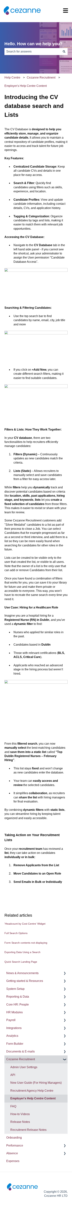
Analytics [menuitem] (12, 1035)
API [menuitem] (12, 1074)
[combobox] (32, 51)
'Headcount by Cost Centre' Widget (24, 923)
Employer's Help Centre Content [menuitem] (33, 1098)
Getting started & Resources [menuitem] (24, 980)
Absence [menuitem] (12, 1153)
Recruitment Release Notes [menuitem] (28, 1129)
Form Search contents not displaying (25, 942)
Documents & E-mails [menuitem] (20, 1051)
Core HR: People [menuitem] (17, 1004)
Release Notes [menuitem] (20, 1121)
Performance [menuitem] (14, 1145)
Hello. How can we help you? (33, 43)
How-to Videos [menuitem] (20, 1114)
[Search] (64, 51)
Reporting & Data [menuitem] (17, 996)
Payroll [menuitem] (11, 1020)
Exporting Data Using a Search (22, 952)
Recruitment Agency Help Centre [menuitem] (31, 1090)
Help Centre (12, 77)
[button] (65, 973)
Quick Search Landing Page (20, 961)
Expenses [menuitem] (12, 1161)
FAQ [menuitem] (13, 1106)
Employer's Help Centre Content (25, 85)
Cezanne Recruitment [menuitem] (20, 1059)
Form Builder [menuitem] (14, 1043)
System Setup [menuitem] (15, 988)
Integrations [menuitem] (14, 1028)
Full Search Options (16, 933)
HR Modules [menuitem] (14, 1012)
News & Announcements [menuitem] (22, 973)
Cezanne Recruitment (41, 77)
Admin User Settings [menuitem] (23, 1067)
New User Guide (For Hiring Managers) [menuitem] (36, 1082)
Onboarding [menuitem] (14, 1137)
